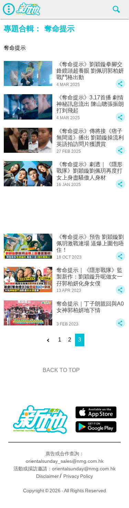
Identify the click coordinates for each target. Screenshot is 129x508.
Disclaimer (47, 476)
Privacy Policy (78, 476)
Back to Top (61, 370)
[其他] (120, 87)
